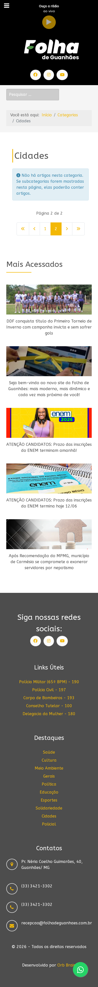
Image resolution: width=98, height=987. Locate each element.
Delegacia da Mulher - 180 (49, 713)
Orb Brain (66, 965)
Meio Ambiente (49, 768)
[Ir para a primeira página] (23, 228)
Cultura (49, 760)
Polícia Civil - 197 (49, 689)
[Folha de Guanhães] (51, 49)
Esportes (49, 800)
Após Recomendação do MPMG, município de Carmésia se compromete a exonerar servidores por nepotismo (49, 561)
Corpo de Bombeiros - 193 (49, 697)
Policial (49, 824)
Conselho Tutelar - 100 (49, 705)
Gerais (49, 776)
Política (49, 784)
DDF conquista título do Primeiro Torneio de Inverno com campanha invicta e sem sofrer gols (49, 327)
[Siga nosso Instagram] (48, 75)
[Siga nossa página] (35, 75)
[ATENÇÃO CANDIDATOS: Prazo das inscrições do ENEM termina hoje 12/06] (49, 479)
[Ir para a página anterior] (34, 228)
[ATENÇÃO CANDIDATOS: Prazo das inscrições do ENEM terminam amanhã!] (49, 423)
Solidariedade (49, 808)
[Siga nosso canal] (62, 75)
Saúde (49, 752)
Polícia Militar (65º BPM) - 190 (49, 681)
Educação (49, 792)
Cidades (49, 816)
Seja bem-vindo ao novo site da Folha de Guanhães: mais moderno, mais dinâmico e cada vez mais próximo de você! (49, 388)
